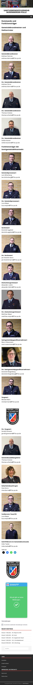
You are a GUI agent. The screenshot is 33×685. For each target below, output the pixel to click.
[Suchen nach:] (16, 648)
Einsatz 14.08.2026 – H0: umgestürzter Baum (13, 638)
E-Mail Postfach (5, 663)
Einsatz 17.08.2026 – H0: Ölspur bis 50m (11, 632)
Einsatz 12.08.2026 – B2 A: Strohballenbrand (12, 640)
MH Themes (25, 683)
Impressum (4, 673)
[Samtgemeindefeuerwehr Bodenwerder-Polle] (16, 6)
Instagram (4, 666)
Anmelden (4, 660)
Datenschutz (4, 676)
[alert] (16, 625)
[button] (31, 16)
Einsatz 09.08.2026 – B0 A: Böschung (11, 643)
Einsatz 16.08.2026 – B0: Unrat (9, 635)
